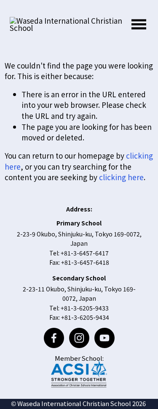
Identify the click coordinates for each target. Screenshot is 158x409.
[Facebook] (54, 338)
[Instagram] (79, 338)
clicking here (121, 177)
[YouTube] (104, 338)
